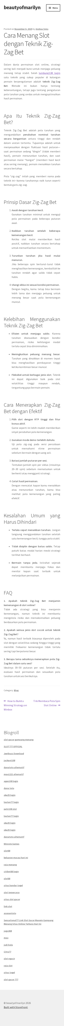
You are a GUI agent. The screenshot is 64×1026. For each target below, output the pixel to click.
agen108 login (11, 781)
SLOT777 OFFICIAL (13, 746)
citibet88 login (11, 871)
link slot (8, 906)
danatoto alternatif (14, 767)
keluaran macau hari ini (16, 857)
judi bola (8, 944)
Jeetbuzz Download (14, 753)
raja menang (10, 864)
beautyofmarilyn (22, 7)
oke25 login (9, 795)
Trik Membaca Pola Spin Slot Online (46, 703)
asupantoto (10, 913)
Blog (16, 690)
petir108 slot (10, 809)
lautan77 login (11, 802)
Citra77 (7, 951)
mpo (6, 937)
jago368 (8, 930)
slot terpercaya (12, 892)
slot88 (7, 850)
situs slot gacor (12, 899)
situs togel (9, 972)
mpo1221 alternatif (14, 774)
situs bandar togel (13, 885)
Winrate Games (11, 843)
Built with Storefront (16, 1007)
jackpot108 (9, 760)
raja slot (8, 965)
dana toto (9, 788)
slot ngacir (9, 958)
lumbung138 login (49, 73)
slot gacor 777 (11, 979)
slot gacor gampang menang (18, 739)
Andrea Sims (42, 28)
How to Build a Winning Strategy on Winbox (15, 705)
